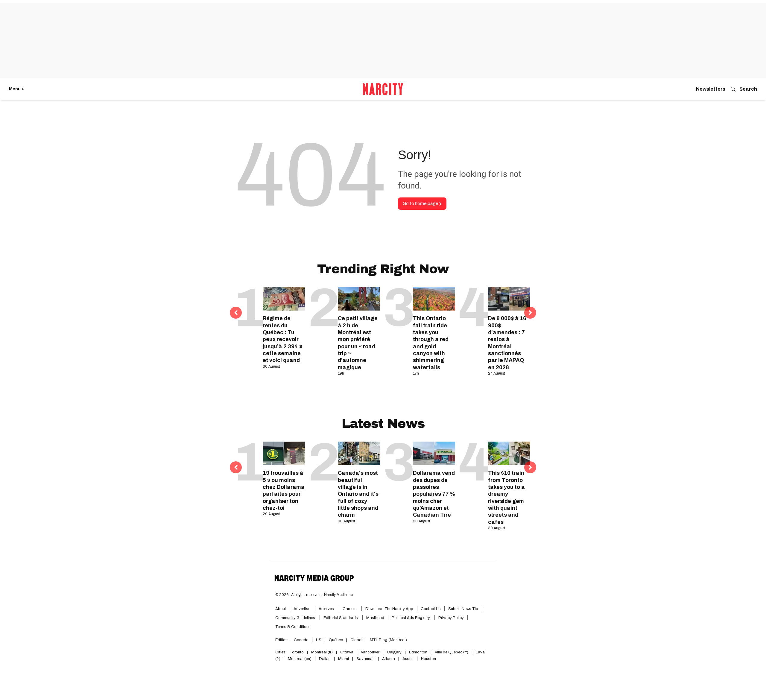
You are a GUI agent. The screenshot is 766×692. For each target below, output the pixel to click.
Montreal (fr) (322, 652)
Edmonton (418, 652)
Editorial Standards (341, 618)
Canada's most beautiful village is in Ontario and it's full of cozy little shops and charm (358, 494)
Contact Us (431, 609)
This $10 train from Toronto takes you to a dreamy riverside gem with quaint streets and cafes (506, 497)
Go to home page (421, 203)
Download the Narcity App (389, 609)
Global (356, 640)
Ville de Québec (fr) (451, 652)
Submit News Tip (463, 609)
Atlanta (388, 659)
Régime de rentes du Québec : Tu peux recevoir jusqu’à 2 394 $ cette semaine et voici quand (282, 339)
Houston (428, 659)
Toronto (297, 652)
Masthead (375, 618)
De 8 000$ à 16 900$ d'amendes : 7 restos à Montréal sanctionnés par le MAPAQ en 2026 (507, 342)
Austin (408, 659)
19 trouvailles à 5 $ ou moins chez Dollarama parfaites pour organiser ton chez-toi (284, 490)
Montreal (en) (299, 659)
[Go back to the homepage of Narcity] (383, 89)
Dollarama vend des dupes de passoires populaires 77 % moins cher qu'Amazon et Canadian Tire (434, 494)
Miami (343, 659)
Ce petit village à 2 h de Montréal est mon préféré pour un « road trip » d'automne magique (358, 342)
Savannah (365, 659)
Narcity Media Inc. (339, 595)
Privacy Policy (451, 618)
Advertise (302, 609)
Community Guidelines (295, 618)
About (280, 609)
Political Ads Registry (411, 618)
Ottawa (346, 652)
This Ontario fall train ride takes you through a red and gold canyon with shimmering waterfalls (431, 342)
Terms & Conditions (293, 627)
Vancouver (370, 652)
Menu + (16, 89)
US (318, 640)
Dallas (325, 659)
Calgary (394, 652)
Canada (301, 640)
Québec (336, 640)
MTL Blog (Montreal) (388, 640)
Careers (350, 609)
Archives (326, 609)
